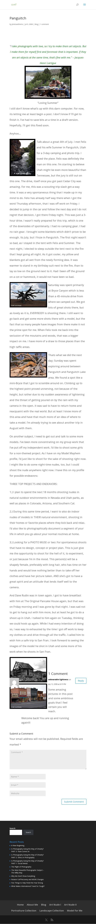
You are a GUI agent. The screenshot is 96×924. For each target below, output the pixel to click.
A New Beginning (17, 845)
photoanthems (17, 24)
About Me (32, 904)
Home (20, 904)
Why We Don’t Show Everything (23, 876)
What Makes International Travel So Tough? (27, 886)
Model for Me (74, 910)
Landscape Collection (51, 910)
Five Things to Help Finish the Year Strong (27, 883)
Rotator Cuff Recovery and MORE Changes (27, 879)
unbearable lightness (58, 679)
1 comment (44, 24)
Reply (81, 680)
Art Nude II (70, 904)
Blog (36, 24)
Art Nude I (55, 904)
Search (12, 828)
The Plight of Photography (21, 867)
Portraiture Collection (23, 910)
